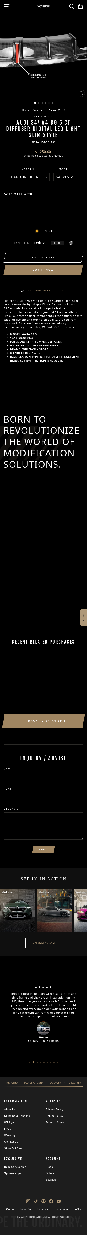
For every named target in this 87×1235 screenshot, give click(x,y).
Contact (83, 618)
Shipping (29, 155)
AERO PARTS (43, 116)
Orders (50, 1173)
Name (8, 769)
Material (29, 169)
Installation (62, 1209)
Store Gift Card (13, 1148)
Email (8, 788)
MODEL (64, 169)
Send (43, 849)
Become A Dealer (15, 1167)
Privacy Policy (54, 1109)
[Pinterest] (43, 1201)
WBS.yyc (9, 1122)
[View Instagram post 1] (17, 910)
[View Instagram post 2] (54, 910)
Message (11, 808)
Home (26, 110)
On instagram (43, 943)
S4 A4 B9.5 (56, 110)
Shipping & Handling (17, 1116)
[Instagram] (28, 1201)
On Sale (11, 1209)
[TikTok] (36, 1201)
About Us (10, 1109)
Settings (51, 1179)
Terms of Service (56, 1122)
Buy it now (43, 270)
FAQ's (7, 1128)
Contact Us (11, 1141)
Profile (50, 1167)
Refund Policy (54, 1116)
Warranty (9, 1135)
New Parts (26, 1209)
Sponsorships (12, 1173)
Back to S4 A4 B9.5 (46, 720)
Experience (44, 1209)
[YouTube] (59, 1201)
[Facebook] (51, 1201)
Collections (39, 110)
